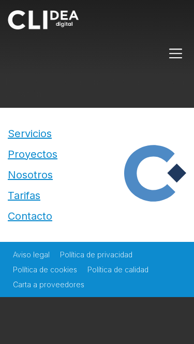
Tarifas (24, 195)
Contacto (30, 216)
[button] (176, 54)
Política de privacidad (96, 254)
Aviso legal (31, 254)
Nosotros (30, 175)
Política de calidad (117, 269)
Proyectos (32, 154)
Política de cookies (45, 269)
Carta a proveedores (48, 284)
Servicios (30, 133)
